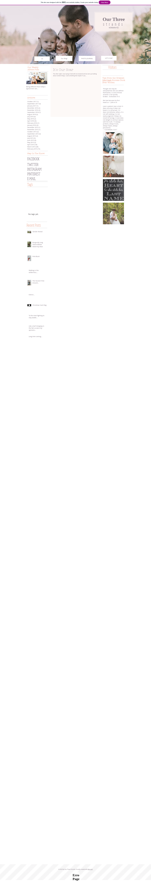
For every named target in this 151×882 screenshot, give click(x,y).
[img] (113, 143)
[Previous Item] (29, 78)
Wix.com (90, 869)
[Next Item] (44, 78)
